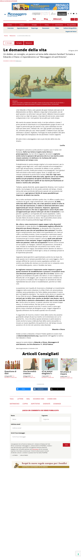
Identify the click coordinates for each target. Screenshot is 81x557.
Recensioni (45, 28)
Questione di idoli (10, 372)
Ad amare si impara (65, 372)
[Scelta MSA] (4, 14)
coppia (25, 404)
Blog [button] (46, 19)
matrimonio (14, 404)
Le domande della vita (23, 36)
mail (28, 399)
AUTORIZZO (15, 455)
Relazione (12, 36)
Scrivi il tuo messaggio (18, 433)
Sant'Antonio (59, 25)
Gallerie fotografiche (70, 28)
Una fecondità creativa (29, 372)
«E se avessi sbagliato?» (47, 372)
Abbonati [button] (57, 19)
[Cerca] (76, 19)
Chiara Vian (51, 399)
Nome (13, 415)
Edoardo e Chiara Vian (11, 377)
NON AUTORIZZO (24, 455)
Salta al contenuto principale (8, 1)
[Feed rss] (76, 14)
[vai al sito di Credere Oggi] (46, 13)
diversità (46, 404)
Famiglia (34, 25)
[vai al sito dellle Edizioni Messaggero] (53, 13)
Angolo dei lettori (71, 31)
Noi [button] (34, 19)
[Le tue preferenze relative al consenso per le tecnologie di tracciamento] (78, 554)
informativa (35, 449)
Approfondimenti (22, 28)
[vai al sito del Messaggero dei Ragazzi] (36, 13)
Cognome (45, 415)
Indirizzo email (15, 424)
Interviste (11, 28)
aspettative (35, 404)
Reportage (34, 28)
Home (6, 36)
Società (9, 25)
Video (57, 28)
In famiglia (8, 43)
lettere (20, 399)
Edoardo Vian (38, 399)
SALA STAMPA (62, 14)
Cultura (22, 25)
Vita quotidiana (71, 25)
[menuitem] (34, 19)
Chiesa (47, 25)
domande (57, 404)
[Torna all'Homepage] (17, 14)
